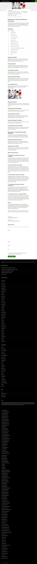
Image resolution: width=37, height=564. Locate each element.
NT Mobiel (2, 366)
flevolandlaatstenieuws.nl (5, 420)
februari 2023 (3, 302)
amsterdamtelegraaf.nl (5, 413)
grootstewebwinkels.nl (5, 493)
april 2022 (2, 309)
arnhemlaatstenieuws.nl (5, 414)
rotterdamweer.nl (4, 445)
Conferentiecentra (28, 402)
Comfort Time (3, 353)
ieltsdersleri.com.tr (4, 546)
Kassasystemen (3, 360)
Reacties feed (3, 395)
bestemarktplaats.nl (4, 486)
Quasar (2, 373)
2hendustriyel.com (4, 533)
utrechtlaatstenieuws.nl (5, 447)
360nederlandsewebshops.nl (6, 470)
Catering (23, 402)
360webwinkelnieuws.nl (5, 480)
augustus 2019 (3, 336)
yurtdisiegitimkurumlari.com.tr (6, 545)
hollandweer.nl (4, 426)
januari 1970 (3, 341)
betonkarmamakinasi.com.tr (6, 530)
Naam (9, 241)
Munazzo (2, 361)
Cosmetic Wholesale (4, 355)
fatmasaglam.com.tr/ (4, 556)
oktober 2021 (3, 315)
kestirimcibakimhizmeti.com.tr (6, 506)
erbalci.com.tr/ (4, 554)
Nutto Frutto (3, 368)
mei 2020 (2, 333)
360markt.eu (3, 465)
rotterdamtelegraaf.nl (5, 444)
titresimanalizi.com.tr (5, 504)
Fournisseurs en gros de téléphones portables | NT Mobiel (9, 269)
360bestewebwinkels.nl (5, 461)
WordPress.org (3, 396)
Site (8, 249)
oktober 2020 (3, 328)
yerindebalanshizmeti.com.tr (6, 503)
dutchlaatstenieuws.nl (5, 417)
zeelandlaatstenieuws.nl (5, 451)
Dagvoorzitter (31, 402)
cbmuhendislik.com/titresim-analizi (7, 532)
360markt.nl (3, 464)
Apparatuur (7, 402)
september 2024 (3, 289)
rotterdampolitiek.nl (4, 442)
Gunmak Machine (3, 274)
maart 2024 (3, 296)
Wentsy (2, 384)
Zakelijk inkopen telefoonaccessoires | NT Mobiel (8, 267)
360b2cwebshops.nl (4, 458)
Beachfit (2, 347)
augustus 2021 (3, 317)
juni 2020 (2, 331)
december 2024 (3, 286)
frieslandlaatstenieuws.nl (5, 422)
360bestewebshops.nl (5, 459)
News (2, 363)
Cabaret (21, 402)
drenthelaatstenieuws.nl (5, 416)
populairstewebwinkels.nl (5, 495)
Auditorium (9, 402)
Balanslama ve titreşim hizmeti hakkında (13, 220)
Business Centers (18, 402)
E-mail (9, 245)
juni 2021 (2, 320)
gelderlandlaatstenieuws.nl (5, 423)
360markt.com (4, 468)
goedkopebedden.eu (4, 517)
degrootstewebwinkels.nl (5, 489)
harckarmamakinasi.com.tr (5, 527)
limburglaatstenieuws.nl (5, 429)
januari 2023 (3, 304)
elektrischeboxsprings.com (5, 511)
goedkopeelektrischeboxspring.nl (6, 509)
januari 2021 (3, 325)
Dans (34, 402)
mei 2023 (2, 299)
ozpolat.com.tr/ (4, 538)
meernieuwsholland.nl (5, 432)
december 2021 (3, 312)
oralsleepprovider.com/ (5, 553)
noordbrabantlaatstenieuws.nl (6, 435)
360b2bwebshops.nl (4, 455)
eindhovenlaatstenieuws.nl (5, 419)
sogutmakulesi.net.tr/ (5, 551)
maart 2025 (3, 283)
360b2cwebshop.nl (4, 456)
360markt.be (3, 467)
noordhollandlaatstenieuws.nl (6, 438)
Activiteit (2, 402)
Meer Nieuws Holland (5, 1)
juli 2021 (2, 318)
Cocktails (25, 402)
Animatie (5, 402)
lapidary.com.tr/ (4, 540)
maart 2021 (3, 323)
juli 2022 (2, 307)
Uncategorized (10, 10)
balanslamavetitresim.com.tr (6, 501)
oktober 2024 (3, 288)
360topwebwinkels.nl (5, 474)
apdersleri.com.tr (4, 543)
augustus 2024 (3, 291)
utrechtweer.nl (4, 450)
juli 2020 (2, 330)
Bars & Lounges (12, 402)
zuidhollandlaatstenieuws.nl (6, 453)
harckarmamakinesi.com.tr (5, 525)
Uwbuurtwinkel (3, 381)
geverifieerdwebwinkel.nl (5, 492)
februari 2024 (3, 297)
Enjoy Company (3, 358)
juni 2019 (2, 339)
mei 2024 (2, 294)
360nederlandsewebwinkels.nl (6, 471)
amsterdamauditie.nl (4, 410)
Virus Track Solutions (4, 382)
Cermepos (2, 352)
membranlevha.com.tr (5, 524)
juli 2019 (2, 338)
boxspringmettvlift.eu (5, 514)
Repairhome (3, 374)
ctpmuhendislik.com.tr (5, 548)
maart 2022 (3, 310)
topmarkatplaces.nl (4, 496)
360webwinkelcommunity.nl (6, 477)
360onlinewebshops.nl (5, 473)
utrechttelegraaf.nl (4, 448)
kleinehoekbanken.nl (4, 512)
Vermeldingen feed (4, 393)
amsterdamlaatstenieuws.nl (5, 411)
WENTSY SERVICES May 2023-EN (13, 217)
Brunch (15, 402)
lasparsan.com (4, 522)
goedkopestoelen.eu (4, 519)
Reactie (9, 230)
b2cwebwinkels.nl (4, 483)
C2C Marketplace (3, 350)
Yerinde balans (10, 71)
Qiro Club (2, 371)
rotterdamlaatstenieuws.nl (5, 441)
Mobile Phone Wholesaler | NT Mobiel (6, 272)
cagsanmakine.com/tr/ (5, 535)
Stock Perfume (3, 376)
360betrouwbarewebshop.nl (6, 462)
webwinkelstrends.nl (4, 498)
